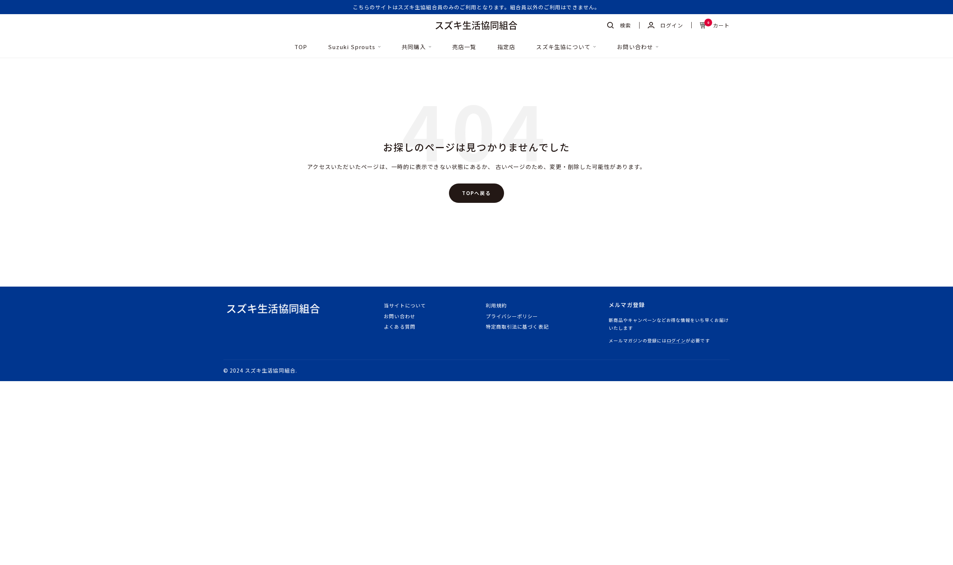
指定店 (506, 47)
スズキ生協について (563, 47)
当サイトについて (404, 305)
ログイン (676, 340)
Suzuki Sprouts (351, 47)
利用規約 (496, 305)
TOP (300, 47)
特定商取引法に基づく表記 (517, 326)
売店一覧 (464, 47)
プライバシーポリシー (512, 316)
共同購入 (414, 47)
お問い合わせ (635, 47)
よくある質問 (399, 326)
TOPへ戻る (476, 193)
